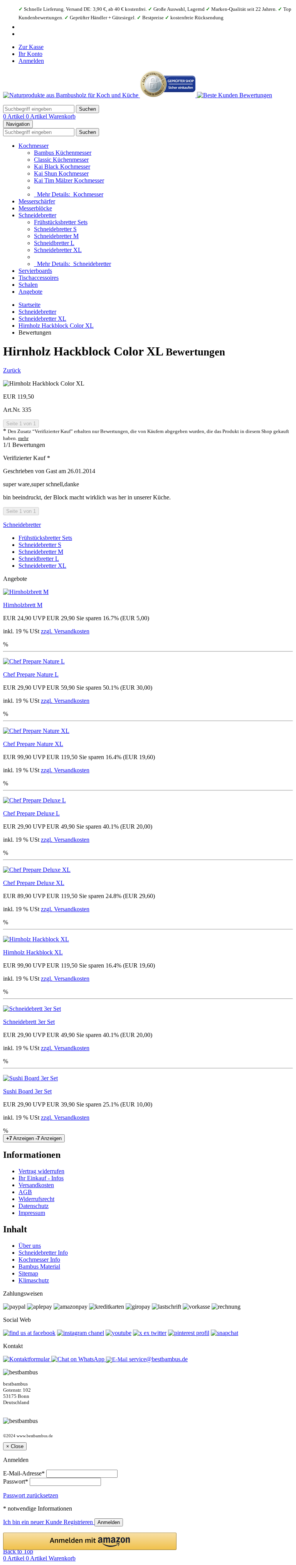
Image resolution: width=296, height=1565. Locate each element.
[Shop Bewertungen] (234, 95)
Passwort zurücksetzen (30, 1495)
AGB (25, 1192)
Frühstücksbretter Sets (60, 222)
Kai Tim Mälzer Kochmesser (69, 180)
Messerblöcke (35, 208)
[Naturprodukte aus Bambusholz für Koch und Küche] (71, 95)
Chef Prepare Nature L (31, 674)
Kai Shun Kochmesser (61, 173)
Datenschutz (33, 1206)
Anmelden (31, 61)
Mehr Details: (68, 194)
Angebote (30, 291)
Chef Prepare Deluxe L (31, 813)
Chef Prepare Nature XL (33, 744)
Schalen (28, 284)
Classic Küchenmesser (61, 159)
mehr (23, 438)
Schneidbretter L (54, 243)
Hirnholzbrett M (22, 605)
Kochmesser (33, 145)
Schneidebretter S (55, 229)
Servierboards (35, 270)
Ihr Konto (30, 54)
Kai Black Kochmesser (62, 166)
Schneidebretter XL (58, 250)
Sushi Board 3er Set (27, 1091)
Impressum (31, 1213)
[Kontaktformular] (27, 1359)
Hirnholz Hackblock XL (33, 952)
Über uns (29, 1245)
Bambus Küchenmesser (62, 152)
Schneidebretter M (56, 236)
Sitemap (28, 1273)
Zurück (12, 370)
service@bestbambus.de (158, 1359)
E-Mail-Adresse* (24, 1473)
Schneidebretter (37, 215)
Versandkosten (36, 1185)
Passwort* (15, 1481)
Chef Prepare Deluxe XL (33, 883)
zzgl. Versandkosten (65, 631)
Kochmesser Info (39, 1259)
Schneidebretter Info (43, 1252)
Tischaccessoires (38, 277)
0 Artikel (14, 116)
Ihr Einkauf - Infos (41, 1178)
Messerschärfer (36, 201)
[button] (90, 1541)
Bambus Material (39, 1266)
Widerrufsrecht (36, 1199)
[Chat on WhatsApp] (78, 1359)
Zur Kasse (31, 47)
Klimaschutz (33, 1280)
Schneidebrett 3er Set (29, 1022)
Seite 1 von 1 (21, 423)
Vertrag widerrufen (41, 1171)
